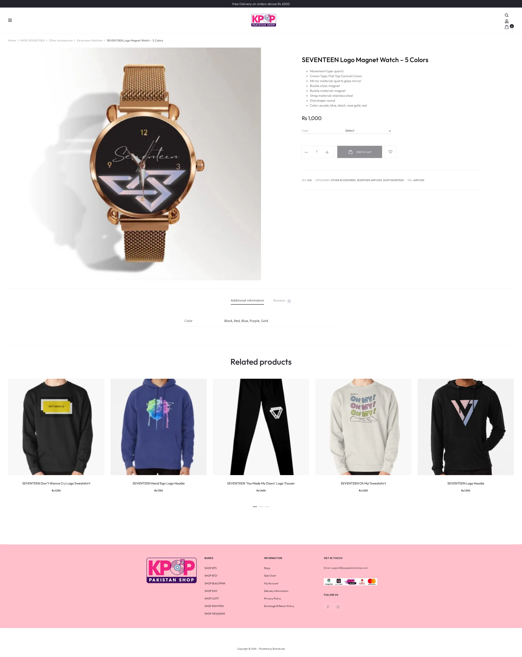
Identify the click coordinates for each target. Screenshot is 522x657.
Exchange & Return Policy (279, 606)
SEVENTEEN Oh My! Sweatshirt (363, 483)
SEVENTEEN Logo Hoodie (465, 483)
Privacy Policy (272, 598)
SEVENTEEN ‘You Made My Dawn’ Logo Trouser (261, 483)
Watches (418, 180)
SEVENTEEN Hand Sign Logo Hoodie (159, 483)
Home (12, 40)
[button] (255, 505)
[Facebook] (328, 607)
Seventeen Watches (90, 40)
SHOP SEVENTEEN (32, 40)
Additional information (247, 300)
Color (305, 130)
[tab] (247, 300)
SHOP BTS (211, 568)
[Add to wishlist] (390, 152)
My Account (271, 583)
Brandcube (279, 648)
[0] (507, 26)
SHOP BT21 (211, 575)
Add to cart (363, 152)
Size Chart (270, 575)
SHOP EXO (211, 591)
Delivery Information (276, 591)
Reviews (281, 300)
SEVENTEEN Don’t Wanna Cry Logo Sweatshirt (56, 483)
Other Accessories (61, 40)
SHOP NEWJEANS (215, 613)
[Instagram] (338, 607)
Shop (267, 568)
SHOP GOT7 (212, 598)
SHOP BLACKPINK (215, 583)
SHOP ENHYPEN (214, 606)
